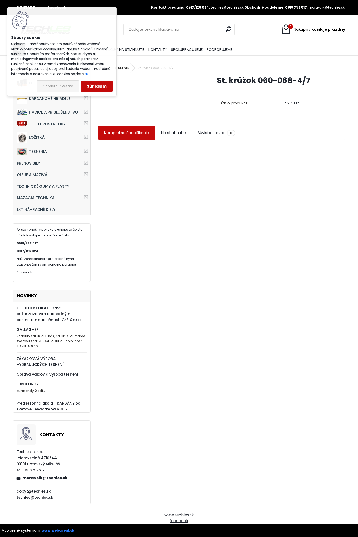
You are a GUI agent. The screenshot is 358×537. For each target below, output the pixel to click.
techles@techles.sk (227, 7)
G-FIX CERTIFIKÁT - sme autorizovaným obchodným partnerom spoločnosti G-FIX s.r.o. (49, 313)
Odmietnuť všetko (58, 86)
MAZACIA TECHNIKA (36, 198)
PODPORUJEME (219, 49)
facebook (24, 272)
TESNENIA (38, 151)
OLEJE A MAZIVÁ (32, 174)
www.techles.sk (179, 515)
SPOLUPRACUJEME (187, 49)
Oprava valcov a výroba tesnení (47, 374)
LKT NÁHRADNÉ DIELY (36, 209)
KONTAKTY (157, 49)
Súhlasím (97, 86)
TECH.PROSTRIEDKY (47, 124)
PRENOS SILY (28, 163)
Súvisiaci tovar (215, 133)
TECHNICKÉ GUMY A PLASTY (43, 186)
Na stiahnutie (173, 133)
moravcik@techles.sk (327, 7)
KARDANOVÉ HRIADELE (49, 98)
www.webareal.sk (58, 530)
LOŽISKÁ (37, 137)
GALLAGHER (27, 329)
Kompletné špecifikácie (126, 133)
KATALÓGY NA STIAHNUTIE (121, 49)
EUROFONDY (27, 384)
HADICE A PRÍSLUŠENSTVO (53, 112)
